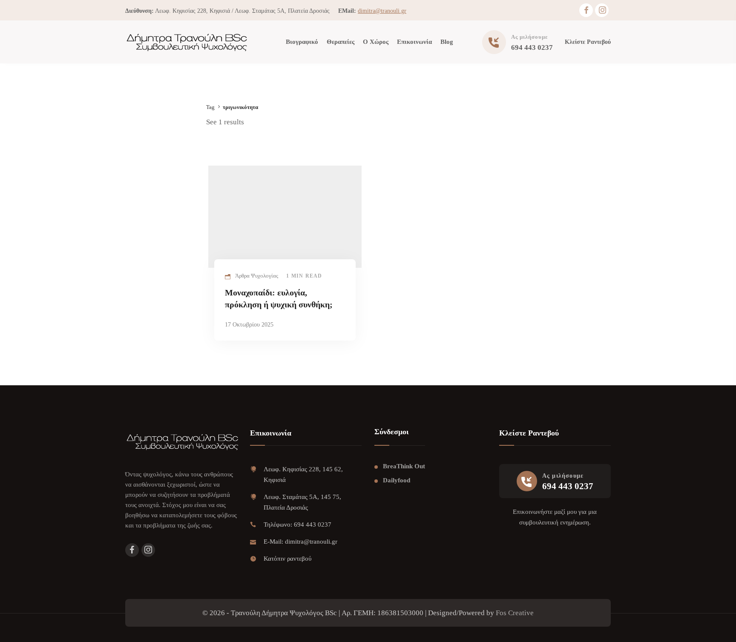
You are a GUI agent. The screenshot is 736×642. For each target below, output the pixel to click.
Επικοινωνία (414, 41)
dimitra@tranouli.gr (382, 11)
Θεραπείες (340, 41)
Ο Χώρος (375, 41)
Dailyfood (396, 480)
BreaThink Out (404, 466)
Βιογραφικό (302, 41)
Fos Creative (515, 613)
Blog (446, 41)
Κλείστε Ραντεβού (588, 42)
